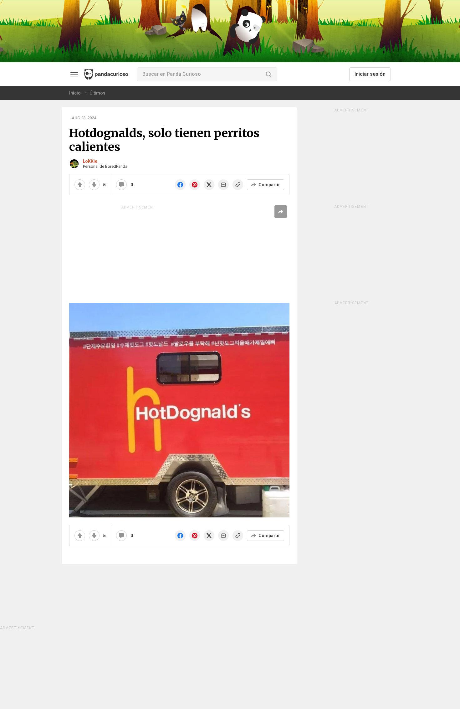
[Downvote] (94, 184)
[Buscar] (268, 74)
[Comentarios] (121, 184)
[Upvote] (79, 184)
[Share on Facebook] (180, 184)
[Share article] (280, 211)
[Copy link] (238, 184)
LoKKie (90, 161)
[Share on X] (209, 184)
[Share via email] (223, 184)
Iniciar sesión (370, 74)
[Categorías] (74, 74)
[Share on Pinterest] (194, 184)
